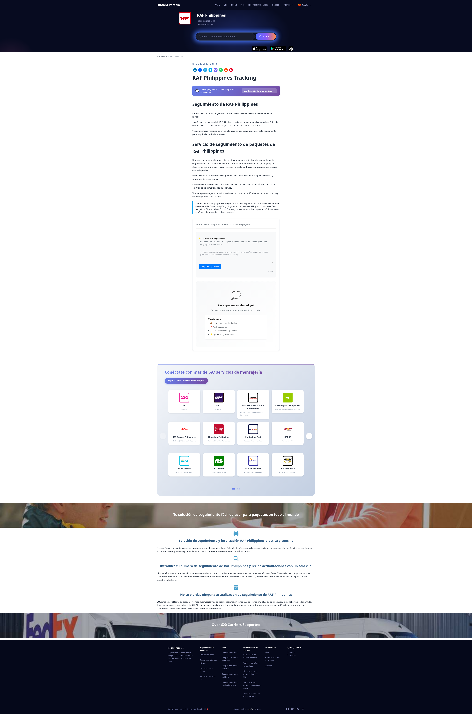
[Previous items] (163, 436)
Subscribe (269, 666)
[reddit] (303, 709)
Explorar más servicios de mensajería (186, 380)
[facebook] (287, 709)
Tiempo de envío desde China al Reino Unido (252, 685)
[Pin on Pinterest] (231, 70)
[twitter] (297, 709)
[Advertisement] (297, 99)
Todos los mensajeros (258, 4)
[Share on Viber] (216, 70)
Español (250, 709)
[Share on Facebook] (200, 70)
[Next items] (309, 436)
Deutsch (258, 709)
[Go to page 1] (233, 489)
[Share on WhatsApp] (221, 70)
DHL (242, 4)
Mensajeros (162, 56)
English (243, 709)
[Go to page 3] (239, 489)
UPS (226, 4)
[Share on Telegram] (205, 70)
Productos (288, 4)
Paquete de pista (207, 655)
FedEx (234, 4)
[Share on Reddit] (226, 70)
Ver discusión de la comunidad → (259, 91)
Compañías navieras (230, 652)
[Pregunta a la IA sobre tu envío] (290, 48)
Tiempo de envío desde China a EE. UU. (250, 674)
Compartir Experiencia (210, 267)
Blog (267, 652)
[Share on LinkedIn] (195, 70)
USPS (217, 4)
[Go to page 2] (237, 489)
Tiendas (275, 4)
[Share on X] (210, 70)
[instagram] (292, 709)
